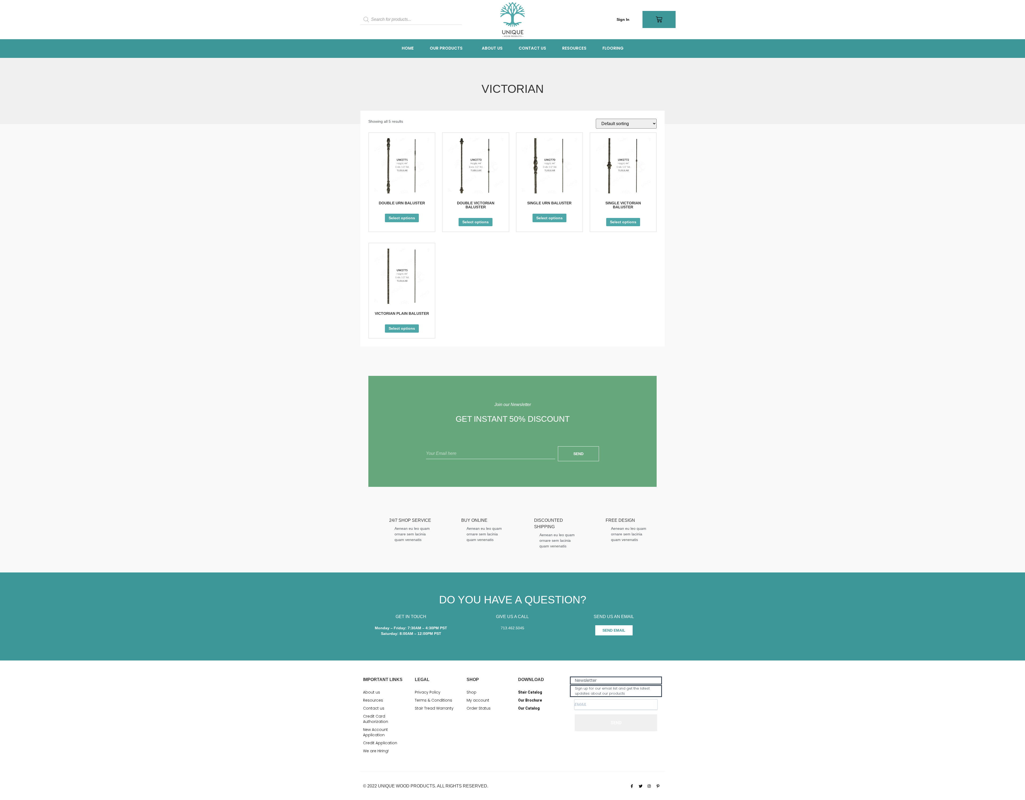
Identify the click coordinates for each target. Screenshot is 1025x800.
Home (408, 48)
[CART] (659, 19)
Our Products (446, 48)
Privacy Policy (427, 692)
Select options (402, 218)
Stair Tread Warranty (434, 708)
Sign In (623, 19)
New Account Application (375, 732)
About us (492, 48)
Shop (471, 692)
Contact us (532, 48)
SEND (616, 722)
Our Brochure (530, 700)
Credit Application (380, 743)
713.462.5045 (512, 628)
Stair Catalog (530, 692)
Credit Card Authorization (375, 719)
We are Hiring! (376, 751)
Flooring (613, 48)
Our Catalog (529, 708)
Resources (574, 48)
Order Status (479, 708)
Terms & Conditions (433, 700)
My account (478, 700)
